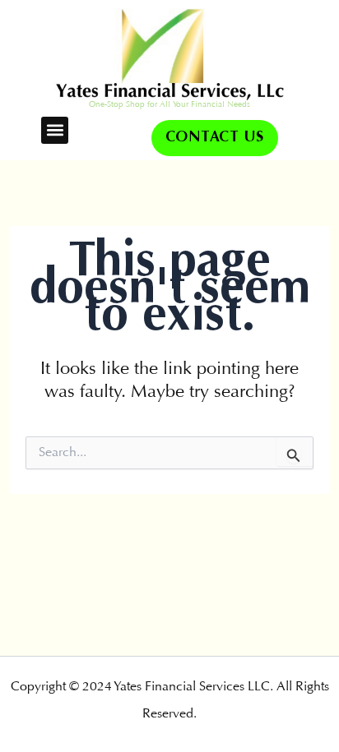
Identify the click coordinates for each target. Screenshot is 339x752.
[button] (54, 130)
